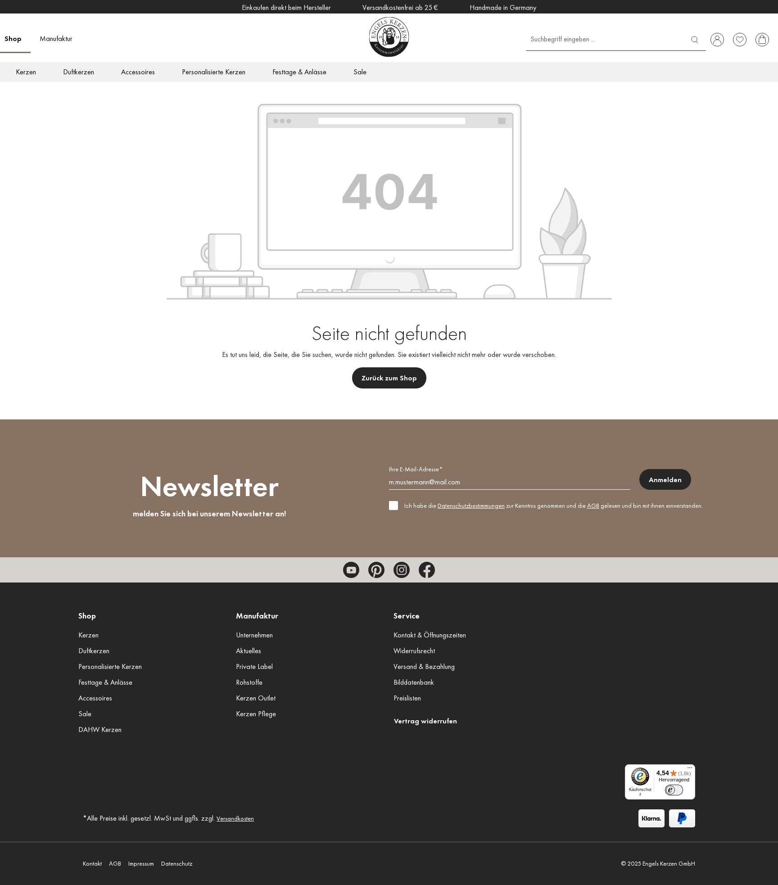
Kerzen (88, 635)
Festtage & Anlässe (105, 682)
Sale (84, 713)
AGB (593, 505)
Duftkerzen (93, 650)
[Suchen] (694, 38)
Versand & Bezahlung (424, 666)
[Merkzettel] (739, 39)
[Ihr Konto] (717, 39)
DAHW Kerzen (100, 729)
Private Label (254, 666)
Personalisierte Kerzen (110, 666)
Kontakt (92, 863)
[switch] (674, 790)
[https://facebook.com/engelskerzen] (426, 569)
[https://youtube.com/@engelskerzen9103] (351, 569)
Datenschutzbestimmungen (471, 505)
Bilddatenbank (414, 682)
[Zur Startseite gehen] (389, 37)
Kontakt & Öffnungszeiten (430, 635)
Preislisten (407, 698)
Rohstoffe (249, 682)
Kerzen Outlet (256, 698)
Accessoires (95, 698)
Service (407, 615)
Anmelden (665, 479)
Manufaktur (257, 615)
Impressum (141, 863)
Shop (87, 615)
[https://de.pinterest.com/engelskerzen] (376, 569)
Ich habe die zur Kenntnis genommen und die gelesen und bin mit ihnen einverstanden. (553, 505)
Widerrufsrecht (414, 650)
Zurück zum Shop (389, 378)
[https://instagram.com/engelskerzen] (401, 569)
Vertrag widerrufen (425, 721)
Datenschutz (176, 863)
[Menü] (689, 769)
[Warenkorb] (762, 39)
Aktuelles (248, 650)
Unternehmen (254, 635)
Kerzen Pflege (256, 713)
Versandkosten (235, 818)
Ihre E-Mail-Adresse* (416, 469)
